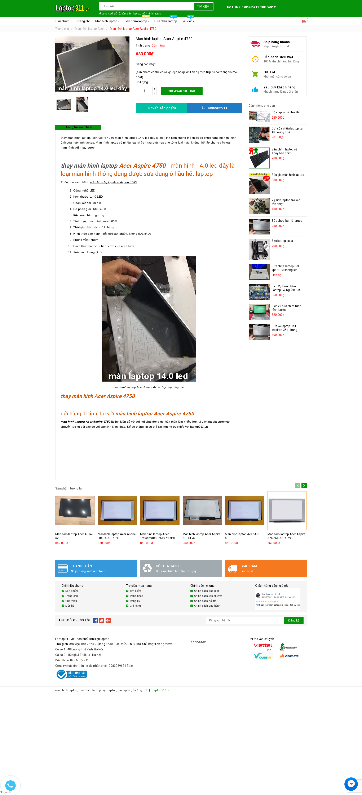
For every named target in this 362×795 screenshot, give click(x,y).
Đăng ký (135, 600)
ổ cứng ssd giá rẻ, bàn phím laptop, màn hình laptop (130, 13)
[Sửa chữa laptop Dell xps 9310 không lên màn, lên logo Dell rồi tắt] (259, 272)
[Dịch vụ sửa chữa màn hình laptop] (259, 312)
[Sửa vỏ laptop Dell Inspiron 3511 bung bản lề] (259, 332)
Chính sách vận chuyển (208, 595)
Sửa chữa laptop (165, 20)
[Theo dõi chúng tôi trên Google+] (108, 620)
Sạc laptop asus (282, 240)
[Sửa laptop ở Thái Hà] (259, 116)
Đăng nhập (137, 595)
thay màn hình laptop (89, 165)
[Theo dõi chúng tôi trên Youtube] (102, 620)
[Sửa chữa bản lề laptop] (259, 226)
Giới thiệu (71, 600)
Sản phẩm (63, 21)
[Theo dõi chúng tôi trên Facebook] (95, 620)
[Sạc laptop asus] (259, 249)
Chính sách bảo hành (207, 605)
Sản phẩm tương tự (68, 488)
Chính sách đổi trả (205, 600)
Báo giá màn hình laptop (288, 174)
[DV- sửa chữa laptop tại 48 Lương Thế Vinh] (259, 135)
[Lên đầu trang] (354, 774)
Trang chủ (83, 21)
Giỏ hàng (135, 605)
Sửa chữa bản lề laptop (287, 220)
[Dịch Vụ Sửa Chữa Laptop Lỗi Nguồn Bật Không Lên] (259, 292)
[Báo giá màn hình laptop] (259, 183)
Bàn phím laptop (137, 20)
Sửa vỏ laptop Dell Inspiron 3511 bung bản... (284, 329)
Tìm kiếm (203, 6)
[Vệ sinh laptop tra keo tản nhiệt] (259, 206)
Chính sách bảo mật (206, 590)
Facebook (198, 642)
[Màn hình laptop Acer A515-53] (244, 510)
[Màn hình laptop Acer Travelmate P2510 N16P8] (160, 510)
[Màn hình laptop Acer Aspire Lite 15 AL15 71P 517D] (117, 510)
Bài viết (187, 20)
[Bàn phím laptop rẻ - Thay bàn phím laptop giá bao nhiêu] (259, 158)
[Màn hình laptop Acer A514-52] (75, 510)
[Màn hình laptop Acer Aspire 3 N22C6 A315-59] (287, 510)
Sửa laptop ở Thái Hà (286, 112)
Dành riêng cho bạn (262, 105)
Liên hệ (69, 605)
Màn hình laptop (106, 21)
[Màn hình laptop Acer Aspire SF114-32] (202, 510)
